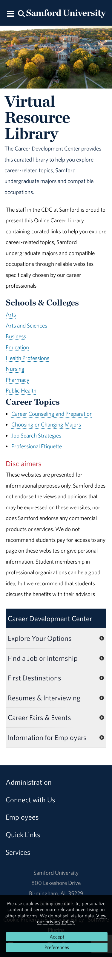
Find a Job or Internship (43, 658)
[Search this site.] (22, 13)
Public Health (21, 390)
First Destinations (34, 677)
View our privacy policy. (72, 919)
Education (17, 347)
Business (16, 336)
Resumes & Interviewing (44, 697)
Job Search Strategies (36, 435)
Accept (57, 937)
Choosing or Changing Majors (46, 424)
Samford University (56, 872)
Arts (11, 314)
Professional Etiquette (36, 446)
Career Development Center (50, 618)
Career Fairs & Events (39, 717)
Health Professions (27, 358)
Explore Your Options (40, 638)
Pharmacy (17, 379)
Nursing (15, 368)
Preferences (57, 947)
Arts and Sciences (26, 325)
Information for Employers (47, 737)
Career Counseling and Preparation (52, 413)
